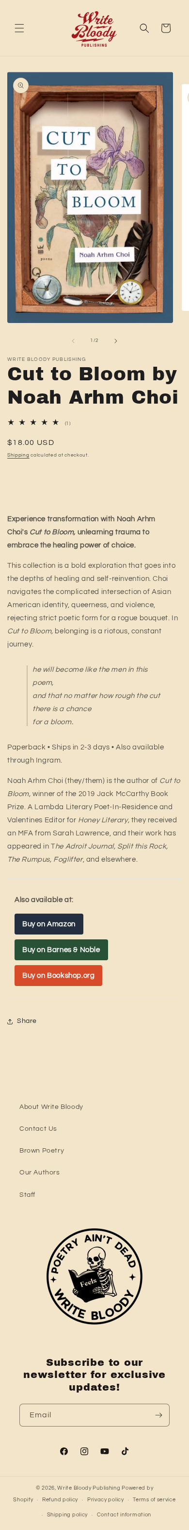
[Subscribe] (158, 1415)
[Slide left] (73, 341)
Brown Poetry (41, 1150)
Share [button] (27, 1021)
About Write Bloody (51, 1107)
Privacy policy (105, 1499)
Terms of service (154, 1499)
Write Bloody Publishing (88, 1488)
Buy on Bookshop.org (58, 975)
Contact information (124, 1514)
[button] (19, 28)
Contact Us (38, 1128)
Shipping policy (67, 1514)
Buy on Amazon (49, 924)
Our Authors (39, 1172)
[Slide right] (115, 341)
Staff (27, 1194)
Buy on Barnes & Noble (61, 949)
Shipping (18, 455)
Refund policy (60, 1499)
